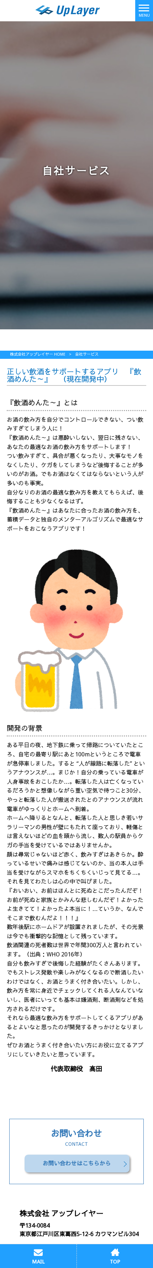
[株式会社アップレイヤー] (68, 10)
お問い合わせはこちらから (77, 1163)
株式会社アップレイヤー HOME (37, 354)
